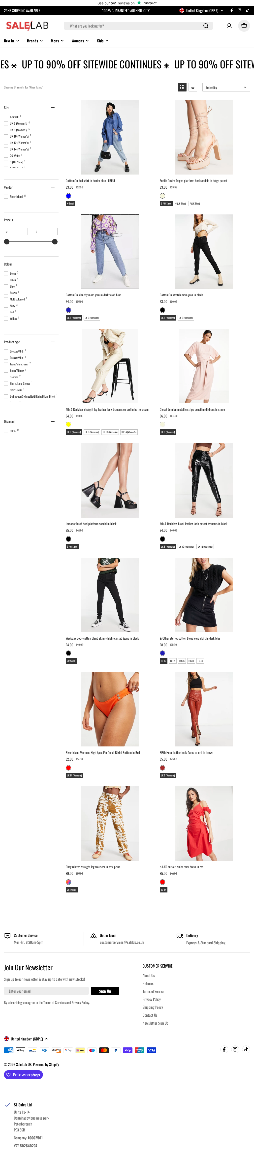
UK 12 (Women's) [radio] (205, 546)
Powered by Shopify (46, 1064)
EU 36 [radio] (182, 661)
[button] (182, 87)
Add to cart (109, 169)
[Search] (206, 26)
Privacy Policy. (81, 1002)
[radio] (68, 195)
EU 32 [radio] (163, 661)
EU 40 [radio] (200, 661)
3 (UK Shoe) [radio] (72, 546)
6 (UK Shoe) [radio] (180, 203)
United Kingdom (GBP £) (202, 10)
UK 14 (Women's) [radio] (129, 432)
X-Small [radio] (70, 203)
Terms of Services (54, 1002)
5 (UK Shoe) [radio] (166, 203)
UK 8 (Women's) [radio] (74, 318)
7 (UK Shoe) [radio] (195, 203)
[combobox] (138, 26)
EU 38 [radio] (191, 661)
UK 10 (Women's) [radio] (110, 432)
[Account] (229, 26)
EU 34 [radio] (172, 661)
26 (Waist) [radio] (71, 889)
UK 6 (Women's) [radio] (92, 318)
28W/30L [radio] (71, 661)
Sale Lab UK (24, 1064)
